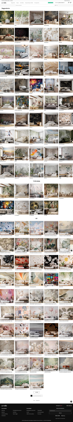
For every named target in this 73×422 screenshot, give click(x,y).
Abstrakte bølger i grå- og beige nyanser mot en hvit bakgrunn (65, 337)
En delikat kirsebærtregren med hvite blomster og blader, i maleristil (51, 303)
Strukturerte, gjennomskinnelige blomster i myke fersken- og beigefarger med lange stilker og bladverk (21, 303)
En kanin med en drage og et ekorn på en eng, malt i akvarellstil (36, 320)
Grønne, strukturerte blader (64, 320)
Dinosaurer (17, 235)
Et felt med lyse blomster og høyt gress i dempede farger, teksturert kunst (65, 354)
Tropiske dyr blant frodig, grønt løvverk (65, 269)
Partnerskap (39, 413)
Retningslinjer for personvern (31, 410)
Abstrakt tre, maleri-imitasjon (5, 252)
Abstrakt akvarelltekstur (34, 337)
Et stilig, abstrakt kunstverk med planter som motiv (51, 252)
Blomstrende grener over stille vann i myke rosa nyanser (21, 354)
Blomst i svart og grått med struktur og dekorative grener (6, 269)
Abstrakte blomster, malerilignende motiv (21, 252)
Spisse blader (17, 286)
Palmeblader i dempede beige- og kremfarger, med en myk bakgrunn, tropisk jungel (6, 320)
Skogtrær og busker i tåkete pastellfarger (51, 354)
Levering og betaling (5, 413)
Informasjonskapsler (41, 412)
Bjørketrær (61, 286)
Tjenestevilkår (40, 410)
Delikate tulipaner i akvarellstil (50, 320)
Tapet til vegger (15, 413)
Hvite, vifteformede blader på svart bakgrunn (51, 269)
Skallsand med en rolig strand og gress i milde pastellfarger (36, 389)
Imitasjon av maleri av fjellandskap (65, 235)
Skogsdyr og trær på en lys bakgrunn (36, 269)
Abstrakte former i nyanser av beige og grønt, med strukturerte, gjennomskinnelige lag (65, 303)
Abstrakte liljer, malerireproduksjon (51, 235)
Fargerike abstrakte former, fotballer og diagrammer (6, 235)
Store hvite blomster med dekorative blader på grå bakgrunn (36, 354)
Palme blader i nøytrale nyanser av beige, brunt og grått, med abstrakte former (36, 303)
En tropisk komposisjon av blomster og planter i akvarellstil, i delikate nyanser (36, 252)
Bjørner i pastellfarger (18, 320)
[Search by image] (55, 5)
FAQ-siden (3, 410)
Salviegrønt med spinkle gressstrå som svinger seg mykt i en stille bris (21, 389)
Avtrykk (28, 412)
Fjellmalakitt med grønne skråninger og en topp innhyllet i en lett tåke (6, 389)
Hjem (34, 400)
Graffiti (46, 286)
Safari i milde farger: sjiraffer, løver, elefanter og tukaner (21, 337)
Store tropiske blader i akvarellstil (65, 252)
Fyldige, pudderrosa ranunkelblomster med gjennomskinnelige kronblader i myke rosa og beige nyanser (6, 337)
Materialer (3, 412)
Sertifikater (14, 412)
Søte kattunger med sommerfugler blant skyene (36, 235)
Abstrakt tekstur (3, 303)
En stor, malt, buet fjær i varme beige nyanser (6, 354)
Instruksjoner (4, 415)
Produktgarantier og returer (17, 410)
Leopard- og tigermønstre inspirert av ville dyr (51, 337)
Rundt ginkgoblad (33, 286)
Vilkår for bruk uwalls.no (30, 413)
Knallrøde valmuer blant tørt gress (21, 269)
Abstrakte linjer (3, 286)
